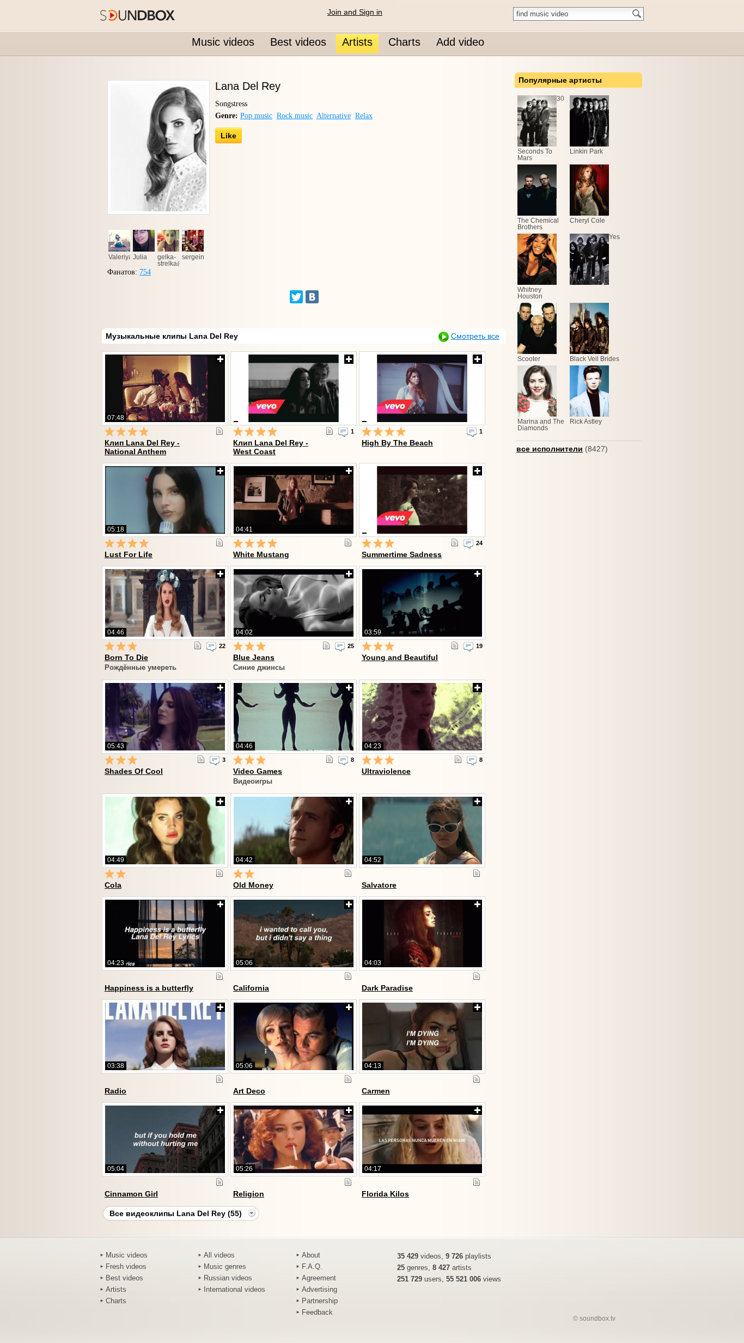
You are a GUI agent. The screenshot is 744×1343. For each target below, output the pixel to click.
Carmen (376, 1090)
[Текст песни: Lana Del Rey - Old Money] (348, 873)
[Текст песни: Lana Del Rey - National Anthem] (219, 431)
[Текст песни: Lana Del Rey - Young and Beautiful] (455, 645)
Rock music (295, 116)
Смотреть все (475, 336)
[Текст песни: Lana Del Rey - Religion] (348, 1182)
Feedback (317, 1312)
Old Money (253, 885)
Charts (116, 1300)
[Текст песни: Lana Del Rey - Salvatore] (476, 873)
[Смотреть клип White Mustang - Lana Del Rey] (293, 500)
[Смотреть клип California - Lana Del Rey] (293, 933)
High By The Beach (397, 442)
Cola (113, 885)
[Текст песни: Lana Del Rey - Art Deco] (348, 1079)
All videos (219, 1255)
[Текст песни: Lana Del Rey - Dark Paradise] (476, 976)
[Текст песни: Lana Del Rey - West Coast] (329, 431)
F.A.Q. (312, 1266)
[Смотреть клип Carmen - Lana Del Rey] (422, 1036)
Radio (115, 1090)
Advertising (319, 1289)
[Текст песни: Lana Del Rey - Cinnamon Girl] (219, 1182)
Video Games (257, 771)
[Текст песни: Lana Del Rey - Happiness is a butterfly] (219, 976)
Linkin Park (586, 151)
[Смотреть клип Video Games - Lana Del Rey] (293, 716)
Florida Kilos (385, 1193)
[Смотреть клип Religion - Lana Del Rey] (293, 1139)
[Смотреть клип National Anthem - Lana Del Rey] (165, 388)
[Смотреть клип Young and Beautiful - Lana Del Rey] (422, 603)
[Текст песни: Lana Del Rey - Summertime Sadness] (455, 542)
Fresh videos (126, 1266)
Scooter (528, 359)
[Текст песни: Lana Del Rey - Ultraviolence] (458, 759)
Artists (116, 1289)
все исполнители (549, 448)
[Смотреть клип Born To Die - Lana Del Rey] (165, 603)
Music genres (225, 1266)
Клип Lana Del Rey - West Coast (270, 447)
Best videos (124, 1277)
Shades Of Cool (134, 771)
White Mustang (261, 554)
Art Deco (249, 1090)
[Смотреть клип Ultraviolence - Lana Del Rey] (422, 716)
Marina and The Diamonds (540, 425)
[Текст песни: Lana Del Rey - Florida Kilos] (476, 1182)
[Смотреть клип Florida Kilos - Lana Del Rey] (422, 1139)
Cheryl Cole (587, 220)
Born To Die (126, 657)
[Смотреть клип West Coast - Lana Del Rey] (293, 388)
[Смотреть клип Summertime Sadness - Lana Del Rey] (422, 500)
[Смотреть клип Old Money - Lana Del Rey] (293, 830)
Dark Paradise (387, 988)
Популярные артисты (560, 80)
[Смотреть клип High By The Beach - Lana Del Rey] (422, 388)
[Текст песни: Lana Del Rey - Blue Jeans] (326, 645)
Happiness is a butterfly (149, 988)
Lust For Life (129, 554)
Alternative (333, 116)
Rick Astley (586, 421)
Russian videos (228, 1277)
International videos (234, 1289)
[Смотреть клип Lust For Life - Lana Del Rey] (165, 500)
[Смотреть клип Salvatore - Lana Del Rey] (422, 830)
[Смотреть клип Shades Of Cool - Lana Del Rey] (165, 716)
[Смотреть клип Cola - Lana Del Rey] (165, 830)
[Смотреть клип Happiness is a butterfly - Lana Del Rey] (165, 933)
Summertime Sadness (402, 554)
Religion (248, 1193)
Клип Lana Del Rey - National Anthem (142, 447)
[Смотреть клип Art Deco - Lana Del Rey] (293, 1036)
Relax (364, 116)
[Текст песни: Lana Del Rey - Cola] (219, 873)
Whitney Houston (529, 293)
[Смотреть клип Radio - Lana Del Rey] (165, 1036)
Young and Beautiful (400, 657)
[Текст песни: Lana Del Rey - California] (348, 976)
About (311, 1255)
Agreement (319, 1277)
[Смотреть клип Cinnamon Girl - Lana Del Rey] (165, 1139)
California (251, 988)
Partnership (320, 1300)
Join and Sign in (354, 12)
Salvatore (379, 885)
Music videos (127, 1255)
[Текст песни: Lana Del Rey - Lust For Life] (219, 542)
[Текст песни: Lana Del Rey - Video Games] (329, 759)
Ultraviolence (386, 771)
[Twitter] (296, 296)
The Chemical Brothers (538, 224)
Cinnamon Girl (131, 1193)
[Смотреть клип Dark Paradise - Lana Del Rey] (422, 933)
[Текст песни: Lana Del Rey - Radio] (219, 1079)
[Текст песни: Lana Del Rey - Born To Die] (197, 645)
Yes (614, 237)
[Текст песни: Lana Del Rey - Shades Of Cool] (201, 759)
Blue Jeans (254, 657)
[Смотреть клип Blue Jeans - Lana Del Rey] (293, 603)
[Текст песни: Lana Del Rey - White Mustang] (348, 542)
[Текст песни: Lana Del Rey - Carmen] (476, 1079)
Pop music (256, 116)
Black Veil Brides (594, 359)
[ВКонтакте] (312, 296)
